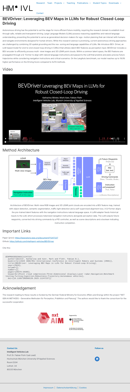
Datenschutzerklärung (67, 387)
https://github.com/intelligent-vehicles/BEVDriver (32, 241)
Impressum (48, 387)
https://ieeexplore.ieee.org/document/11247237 (36, 238)
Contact (39, 13)
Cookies (83, 387)
